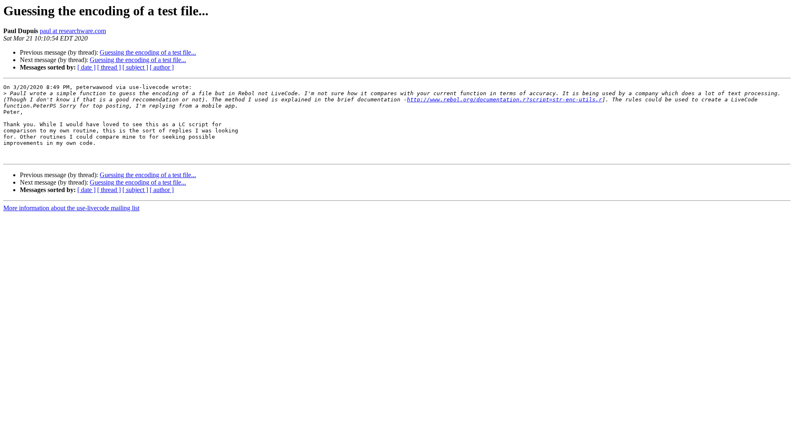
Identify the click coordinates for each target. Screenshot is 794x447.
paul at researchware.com (73, 30)
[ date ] (86, 67)
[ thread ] (109, 67)
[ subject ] (135, 67)
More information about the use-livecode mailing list (71, 207)
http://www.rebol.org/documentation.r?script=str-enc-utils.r (504, 99)
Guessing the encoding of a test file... (148, 52)
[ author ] (162, 67)
